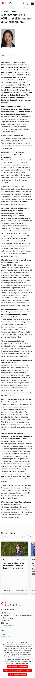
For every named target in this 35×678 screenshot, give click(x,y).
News (19, 8)
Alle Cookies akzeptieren (17, 667)
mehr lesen (19, 592)
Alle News (6, 537)
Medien (3, 636)
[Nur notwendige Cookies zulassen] (33, 659)
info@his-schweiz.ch (8, 627)
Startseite (3, 8)
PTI (5, 162)
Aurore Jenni (6, 48)
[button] (27, 4)
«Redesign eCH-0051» (15, 75)
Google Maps (5, 638)
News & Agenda (12, 8)
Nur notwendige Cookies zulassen (17, 670)
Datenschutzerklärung (17, 674)
